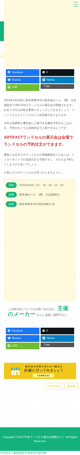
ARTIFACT (55, 386)
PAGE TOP (74, 437)
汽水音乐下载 (8, 452)
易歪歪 (31, 452)
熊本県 (71, 386)
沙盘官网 (40, 452)
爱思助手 (21, 452)
